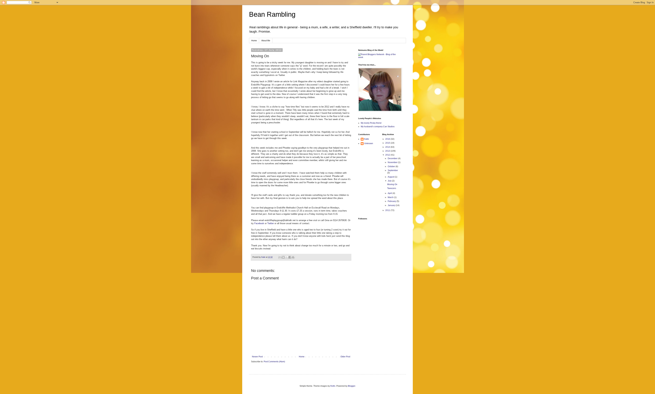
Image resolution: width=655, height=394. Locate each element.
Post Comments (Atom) (274, 361)
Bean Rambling (272, 14)
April (390, 193)
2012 (388, 155)
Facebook (259, 223)
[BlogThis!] (283, 257)
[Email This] (280, 257)
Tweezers (391, 188)
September (393, 170)
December (393, 158)
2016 (388, 139)
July (390, 181)
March (391, 197)
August (391, 177)
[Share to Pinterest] (293, 257)
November (393, 162)
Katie (366, 139)
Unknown (368, 143)
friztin (332, 386)
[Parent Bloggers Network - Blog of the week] (379, 57)
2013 (388, 151)
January (392, 205)
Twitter (270, 223)
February (392, 201)
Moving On (392, 184)
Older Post (345, 356)
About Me (265, 40)
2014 (388, 147)
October (392, 166)
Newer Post (257, 356)
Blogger (351, 386)
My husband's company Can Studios (378, 126)
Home (254, 40)
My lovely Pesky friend (371, 123)
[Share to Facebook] (290, 257)
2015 (388, 143)
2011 (388, 210)
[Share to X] (286, 257)
